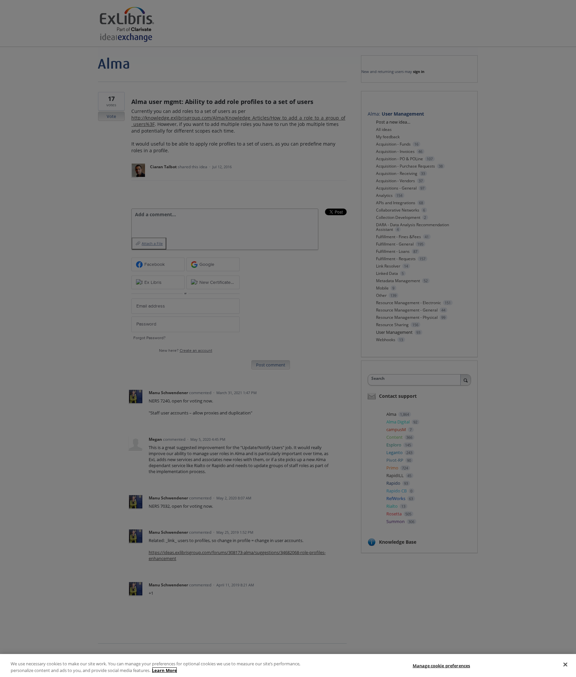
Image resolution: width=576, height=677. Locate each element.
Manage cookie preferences (441, 666)
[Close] (565, 664)
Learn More (164, 670)
